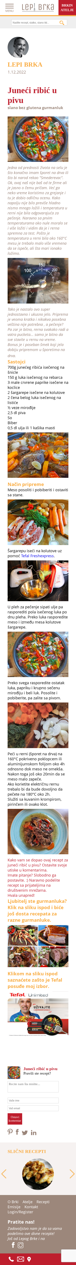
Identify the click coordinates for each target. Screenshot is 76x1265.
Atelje (28, 1201)
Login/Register (20, 1211)
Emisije (14, 1206)
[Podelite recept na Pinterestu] (11, 1133)
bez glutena (30, 107)
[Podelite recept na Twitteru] (25, 1133)
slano (13, 107)
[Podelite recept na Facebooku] (18, 1133)
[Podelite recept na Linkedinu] (33, 1133)
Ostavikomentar (15, 1118)
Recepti (43, 1201)
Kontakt (31, 1206)
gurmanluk (52, 107)
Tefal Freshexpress (37, 555)
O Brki (13, 1201)
